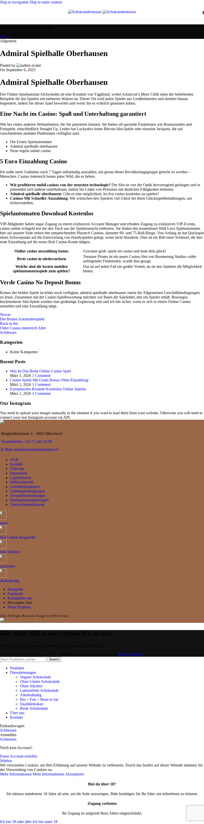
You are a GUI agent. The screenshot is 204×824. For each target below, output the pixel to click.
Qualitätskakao (31, 704)
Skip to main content (46, 2)
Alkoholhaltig (31, 695)
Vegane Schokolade (35, 677)
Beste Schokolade (34, 708)
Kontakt (16, 464)
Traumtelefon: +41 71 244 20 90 (26, 441)
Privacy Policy (131, 654)
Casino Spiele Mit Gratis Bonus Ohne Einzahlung (49, 380)
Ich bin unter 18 (45, 822)
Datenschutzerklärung (27, 504)
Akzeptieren (74, 774)
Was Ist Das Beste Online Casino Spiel (40, 371)
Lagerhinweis (20, 477)
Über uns (17, 469)
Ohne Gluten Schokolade (40, 681)
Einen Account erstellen (18, 756)
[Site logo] (85, 12)
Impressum (18, 473)
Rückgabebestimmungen (29, 500)
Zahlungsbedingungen (27, 491)
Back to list (9, 323)
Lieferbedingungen (25, 486)
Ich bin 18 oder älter (16, 822)
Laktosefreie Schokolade (39, 690)
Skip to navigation (15, 2)
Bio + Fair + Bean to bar (39, 699)
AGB (14, 460)
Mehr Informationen (32, 774)
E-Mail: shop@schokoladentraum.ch (29, 449)
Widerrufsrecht (21, 482)
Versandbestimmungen (28, 495)
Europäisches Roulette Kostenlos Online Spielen (48, 389)
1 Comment (41, 375)
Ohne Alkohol (31, 686)
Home (5, 36)
